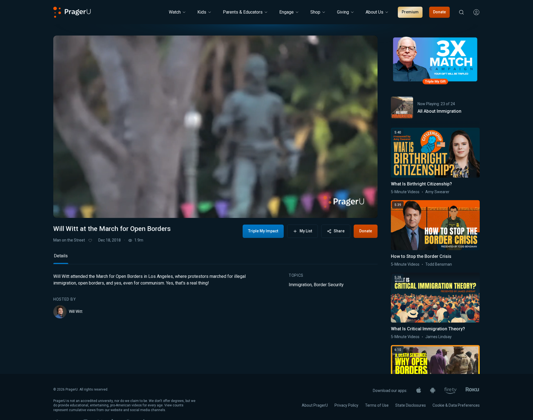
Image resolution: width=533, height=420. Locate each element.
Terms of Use (377, 405)
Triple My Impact (263, 231)
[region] (215, 127)
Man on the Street (69, 240)
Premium (410, 12)
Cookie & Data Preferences (456, 405)
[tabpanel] (215, 295)
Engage (286, 12)
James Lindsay (438, 337)
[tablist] (215, 258)
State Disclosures (410, 405)
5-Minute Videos (405, 192)
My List (306, 231)
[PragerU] (72, 12)
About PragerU (315, 405)
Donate (439, 12)
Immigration (300, 284)
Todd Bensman (438, 264)
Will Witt (75, 311)
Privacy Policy (346, 405)
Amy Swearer (437, 192)
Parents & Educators (243, 12)
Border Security (329, 284)
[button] (64, 209)
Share (339, 231)
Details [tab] (61, 255)
